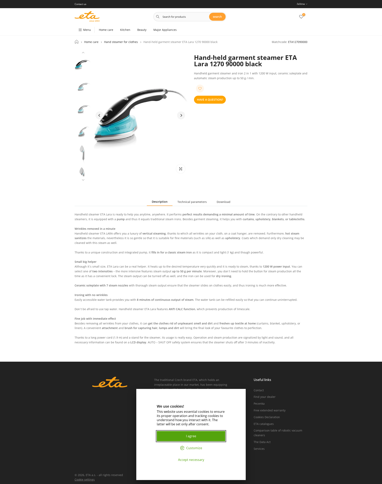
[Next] (83, 179)
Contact (259, 390)
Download (223, 202)
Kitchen (125, 30)
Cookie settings (85, 479)
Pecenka (259, 403)
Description (160, 202)
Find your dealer (265, 397)
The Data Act (262, 442)
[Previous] (83, 53)
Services (259, 449)
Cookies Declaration (267, 417)
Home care (106, 30)
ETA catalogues (264, 424)
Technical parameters (192, 202)
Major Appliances (165, 30)
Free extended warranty (270, 410)
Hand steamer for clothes (121, 42)
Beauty (141, 30)
